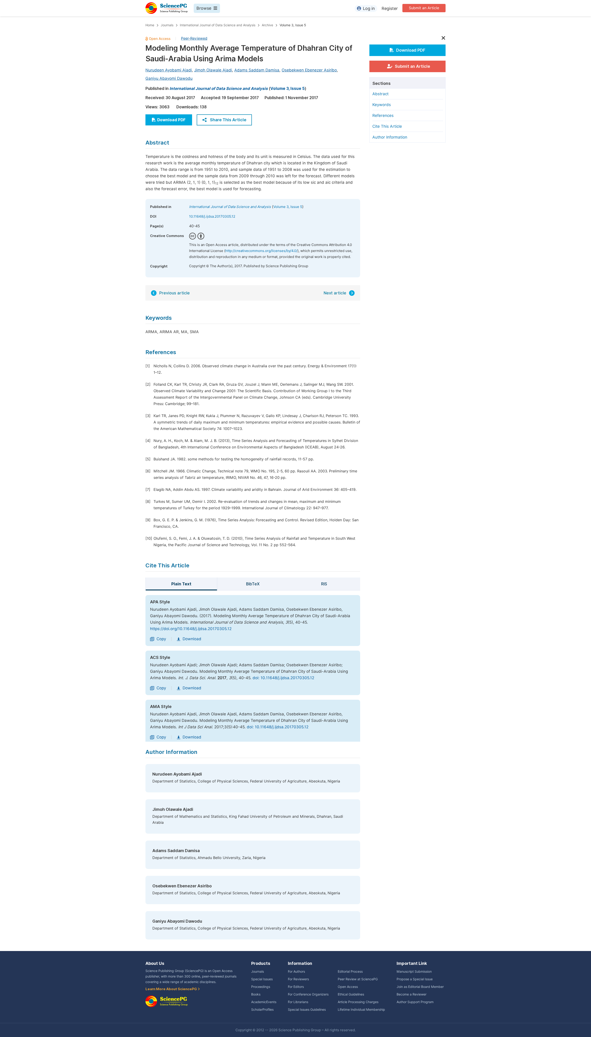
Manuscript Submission (414, 971)
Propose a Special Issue (415, 979)
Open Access (348, 987)
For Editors (296, 987)
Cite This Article (387, 126)
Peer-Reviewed (194, 38)
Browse (203, 8)
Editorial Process (350, 971)
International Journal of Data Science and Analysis (217, 25)
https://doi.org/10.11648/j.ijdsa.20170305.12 (191, 628)
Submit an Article (424, 8)
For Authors (296, 971)
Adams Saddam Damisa (256, 70)
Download (192, 639)
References (383, 115)
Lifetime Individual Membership (361, 1009)
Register (390, 8)
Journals (167, 25)
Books (255, 994)
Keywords (381, 104)
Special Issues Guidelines (307, 1009)
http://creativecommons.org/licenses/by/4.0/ (261, 251)
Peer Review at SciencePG (358, 979)
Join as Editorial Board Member (420, 987)
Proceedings (260, 987)
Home (149, 25)
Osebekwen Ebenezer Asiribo (309, 70)
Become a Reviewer (411, 994)
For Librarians (298, 1002)
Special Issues (262, 979)
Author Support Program (415, 1002)
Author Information (389, 137)
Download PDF (171, 120)
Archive (267, 25)
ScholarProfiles (262, 1009)
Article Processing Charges (358, 1002)
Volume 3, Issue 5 (293, 25)
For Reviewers (298, 979)
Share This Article (228, 119)
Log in (369, 8)
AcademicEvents (263, 1002)
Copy (161, 639)
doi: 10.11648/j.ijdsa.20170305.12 (283, 678)
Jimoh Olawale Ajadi (213, 70)
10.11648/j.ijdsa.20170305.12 (212, 216)
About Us (154, 963)
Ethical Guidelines (351, 994)
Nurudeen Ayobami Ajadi (168, 70)
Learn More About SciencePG (171, 989)
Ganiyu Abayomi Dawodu (169, 78)
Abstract (380, 94)
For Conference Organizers (308, 994)
